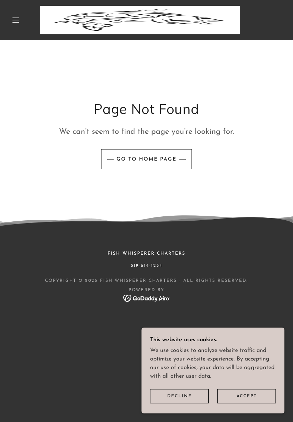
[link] (140, 20)
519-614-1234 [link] (146, 266)
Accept (247, 396)
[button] (16, 20)
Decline (179, 396)
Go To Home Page (146, 159)
